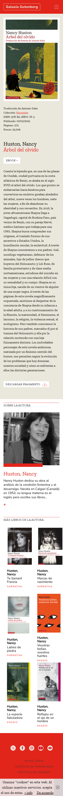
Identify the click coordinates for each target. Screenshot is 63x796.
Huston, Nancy (20, 144)
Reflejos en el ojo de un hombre (45, 717)
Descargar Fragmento (23, 384)
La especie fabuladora (15, 716)
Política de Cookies (34, 772)
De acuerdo (45, 793)
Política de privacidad (34, 766)
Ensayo (42, 660)
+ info (28, 793)
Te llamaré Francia (14, 580)
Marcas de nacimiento (44, 580)
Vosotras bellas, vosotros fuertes (43, 650)
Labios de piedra (14, 649)
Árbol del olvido (21, 150)
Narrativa (22, 112)
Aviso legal (34, 761)
